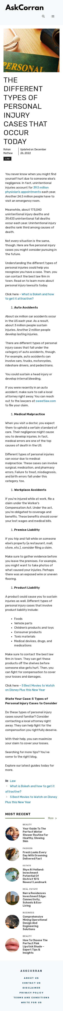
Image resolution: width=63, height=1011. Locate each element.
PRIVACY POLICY (31, 992)
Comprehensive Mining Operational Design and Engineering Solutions (35, 923)
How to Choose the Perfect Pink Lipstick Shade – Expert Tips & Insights (35, 946)
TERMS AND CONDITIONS (31, 997)
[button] (43, 16)
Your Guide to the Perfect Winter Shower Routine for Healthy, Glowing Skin (35, 835)
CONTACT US (31, 983)
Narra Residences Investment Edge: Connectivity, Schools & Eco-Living (34, 899)
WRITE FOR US (31, 1002)
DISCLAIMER (32, 988)
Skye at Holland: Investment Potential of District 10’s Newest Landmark (34, 876)
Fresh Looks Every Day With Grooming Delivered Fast (35, 855)
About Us (31, 978)
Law (7, 158)
